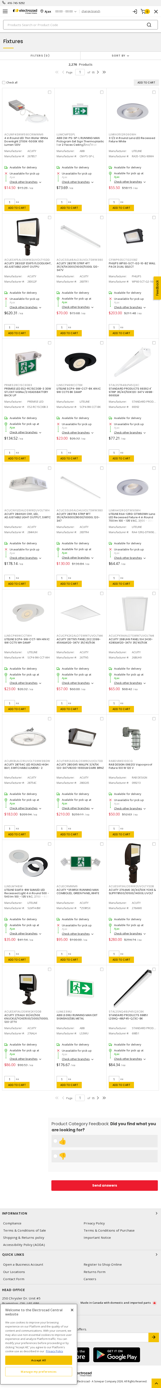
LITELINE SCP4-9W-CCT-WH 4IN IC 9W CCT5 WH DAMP (27, 640)
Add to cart (17, 208)
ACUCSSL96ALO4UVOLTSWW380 (80, 510)
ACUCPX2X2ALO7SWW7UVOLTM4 (80, 635)
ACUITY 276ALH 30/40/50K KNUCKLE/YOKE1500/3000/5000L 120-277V (26, 1018)
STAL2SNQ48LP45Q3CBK (126, 1011)
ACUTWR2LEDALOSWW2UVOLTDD (80, 761)
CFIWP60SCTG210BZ (123, 260)
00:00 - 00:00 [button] (64, 11)
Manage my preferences (38, 1371)
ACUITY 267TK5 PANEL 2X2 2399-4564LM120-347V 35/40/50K (79, 640)
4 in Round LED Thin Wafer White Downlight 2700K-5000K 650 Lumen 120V (26, 141)
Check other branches (24, 182)
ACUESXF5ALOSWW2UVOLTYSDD (27, 260)
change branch (91, 11)
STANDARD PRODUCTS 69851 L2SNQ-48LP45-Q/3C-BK (128, 1016)
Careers (90, 1279)
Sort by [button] (119, 55)
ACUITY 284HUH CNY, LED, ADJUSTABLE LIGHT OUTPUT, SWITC (27, 515)
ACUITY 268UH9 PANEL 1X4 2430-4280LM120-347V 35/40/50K (131, 640)
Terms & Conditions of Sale (24, 1230)
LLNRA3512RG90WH (122, 134)
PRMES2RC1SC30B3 (18, 385)
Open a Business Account (23, 1264)
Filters (39, 55)
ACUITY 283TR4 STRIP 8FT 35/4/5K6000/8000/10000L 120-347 (78, 517)
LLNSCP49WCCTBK (70, 385)
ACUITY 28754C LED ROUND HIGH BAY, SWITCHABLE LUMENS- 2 (26, 766)
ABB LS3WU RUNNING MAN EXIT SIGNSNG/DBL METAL (77, 1016)
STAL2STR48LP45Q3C (124, 385)
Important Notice (97, 1238)
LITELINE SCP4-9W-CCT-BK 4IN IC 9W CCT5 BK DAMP (79, 390)
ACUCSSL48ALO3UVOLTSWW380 (80, 260)
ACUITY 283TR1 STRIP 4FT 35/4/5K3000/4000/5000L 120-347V (78, 267)
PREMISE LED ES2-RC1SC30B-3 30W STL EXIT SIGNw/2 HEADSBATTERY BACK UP (27, 392)
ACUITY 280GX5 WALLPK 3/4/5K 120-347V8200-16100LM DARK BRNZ (80, 766)
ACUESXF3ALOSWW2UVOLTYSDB (131, 886)
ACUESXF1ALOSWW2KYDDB (23, 1011)
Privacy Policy (94, 1223)
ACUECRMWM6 (67, 886)
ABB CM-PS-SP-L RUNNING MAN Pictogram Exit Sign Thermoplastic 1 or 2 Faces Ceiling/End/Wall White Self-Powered (80, 143)
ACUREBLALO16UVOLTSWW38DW (27, 761)
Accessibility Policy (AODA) (24, 1245)
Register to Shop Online (103, 1264)
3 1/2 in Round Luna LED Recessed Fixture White (132, 139)
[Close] (72, 1310)
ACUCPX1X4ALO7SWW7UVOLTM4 (131, 635)
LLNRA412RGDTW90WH (125, 510)
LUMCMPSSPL (66, 134)
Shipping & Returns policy (23, 1238)
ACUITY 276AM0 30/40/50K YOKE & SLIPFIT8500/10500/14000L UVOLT (132, 891)
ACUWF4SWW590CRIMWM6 (23, 134)
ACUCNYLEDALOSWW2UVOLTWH (26, 510)
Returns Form (94, 1272)
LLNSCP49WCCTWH (18, 635)
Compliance (12, 1223)
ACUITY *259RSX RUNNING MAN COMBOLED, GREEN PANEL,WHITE (78, 891)
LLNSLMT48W (13, 886)
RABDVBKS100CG (121, 761)
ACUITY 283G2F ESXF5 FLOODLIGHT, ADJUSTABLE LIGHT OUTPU (28, 265)
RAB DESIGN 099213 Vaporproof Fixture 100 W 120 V (130, 766)
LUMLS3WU (64, 1011)
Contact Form (13, 1279)
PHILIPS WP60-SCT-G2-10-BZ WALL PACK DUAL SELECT (132, 265)
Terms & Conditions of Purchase (109, 1230)
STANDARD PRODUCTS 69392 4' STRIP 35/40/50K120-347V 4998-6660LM (131, 392)
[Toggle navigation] (5, 11)
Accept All (38, 1360)
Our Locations (14, 1272)
